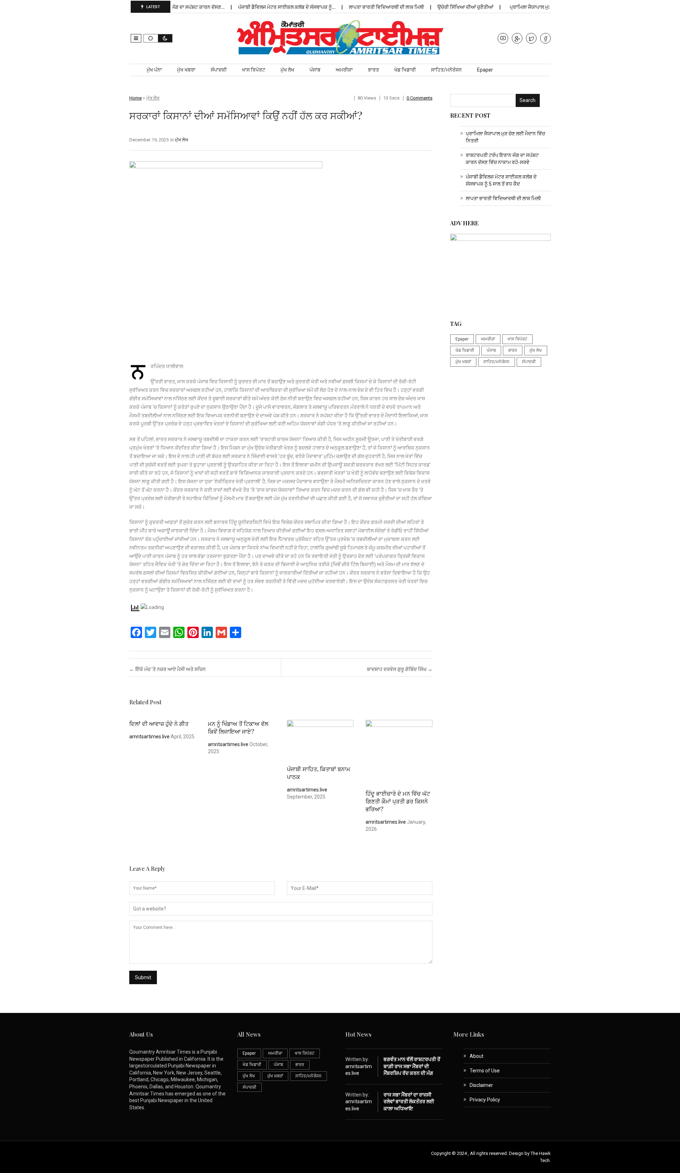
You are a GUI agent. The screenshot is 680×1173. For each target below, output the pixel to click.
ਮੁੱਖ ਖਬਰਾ (186, 70)
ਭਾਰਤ (373, 70)
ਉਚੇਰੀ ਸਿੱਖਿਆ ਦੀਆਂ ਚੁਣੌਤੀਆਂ (449, 7)
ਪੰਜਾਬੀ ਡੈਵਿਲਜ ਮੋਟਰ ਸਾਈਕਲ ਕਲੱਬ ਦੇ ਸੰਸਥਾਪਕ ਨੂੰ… (270, 7)
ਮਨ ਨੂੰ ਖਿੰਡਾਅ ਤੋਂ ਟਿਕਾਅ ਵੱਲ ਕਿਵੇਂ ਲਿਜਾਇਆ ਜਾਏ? (238, 727)
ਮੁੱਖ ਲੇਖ (287, 70)
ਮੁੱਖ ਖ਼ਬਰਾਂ (463, 361)
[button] (136, 38)
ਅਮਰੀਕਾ (344, 70)
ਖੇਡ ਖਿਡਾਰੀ (405, 70)
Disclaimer (481, 1085)
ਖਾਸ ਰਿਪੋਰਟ (253, 70)
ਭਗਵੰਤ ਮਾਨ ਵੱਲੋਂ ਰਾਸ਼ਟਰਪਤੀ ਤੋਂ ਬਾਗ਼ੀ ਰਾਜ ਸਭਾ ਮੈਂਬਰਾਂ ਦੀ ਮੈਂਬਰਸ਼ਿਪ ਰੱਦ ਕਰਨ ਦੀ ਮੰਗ (412, 1066)
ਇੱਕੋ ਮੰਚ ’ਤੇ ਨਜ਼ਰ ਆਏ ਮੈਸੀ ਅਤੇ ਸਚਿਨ (167, 669)
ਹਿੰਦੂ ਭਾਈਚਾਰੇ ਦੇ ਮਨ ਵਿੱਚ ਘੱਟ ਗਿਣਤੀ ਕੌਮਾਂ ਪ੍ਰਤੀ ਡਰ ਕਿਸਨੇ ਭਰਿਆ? (398, 801)
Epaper (485, 70)
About (476, 1056)
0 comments (419, 98)
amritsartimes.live (149, 736)
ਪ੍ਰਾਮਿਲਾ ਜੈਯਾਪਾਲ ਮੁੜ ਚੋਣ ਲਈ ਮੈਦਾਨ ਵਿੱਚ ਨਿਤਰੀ (540, 7)
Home (135, 98)
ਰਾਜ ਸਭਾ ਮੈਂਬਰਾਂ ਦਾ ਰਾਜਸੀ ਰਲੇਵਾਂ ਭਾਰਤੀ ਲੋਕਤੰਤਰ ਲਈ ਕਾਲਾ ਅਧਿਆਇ (409, 1101)
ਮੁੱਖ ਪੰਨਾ (154, 70)
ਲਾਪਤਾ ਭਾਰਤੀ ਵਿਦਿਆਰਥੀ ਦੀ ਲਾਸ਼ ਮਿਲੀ (370, 7)
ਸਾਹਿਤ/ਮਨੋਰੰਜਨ (446, 70)
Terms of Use (485, 1070)
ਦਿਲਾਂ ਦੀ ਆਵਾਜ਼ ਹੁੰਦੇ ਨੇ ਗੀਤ (158, 723)
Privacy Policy (485, 1099)
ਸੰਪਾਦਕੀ (219, 70)
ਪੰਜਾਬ (315, 70)
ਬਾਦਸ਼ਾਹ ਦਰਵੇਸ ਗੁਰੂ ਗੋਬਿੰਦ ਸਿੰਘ (399, 669)
